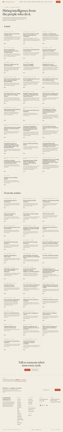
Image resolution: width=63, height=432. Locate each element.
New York (29, 415)
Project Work (19, 407)
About (48, 1)
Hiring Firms (29, 1)
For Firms (18, 400)
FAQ (18, 421)
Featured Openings (20, 419)
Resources (19, 413)
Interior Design (30, 400)
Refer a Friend (19, 422)
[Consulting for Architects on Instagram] (43, 405)
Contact (51, 1)
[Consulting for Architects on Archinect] (45, 405)
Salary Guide (38, 1)
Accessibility (38, 429)
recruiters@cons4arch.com (43, 399)
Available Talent (33, 1)
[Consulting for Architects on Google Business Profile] (47, 405)
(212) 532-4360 (41, 400)
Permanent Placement (31, 408)
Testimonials (19, 416)
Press (18, 410)
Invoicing (18, 424)
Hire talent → (27, 369)
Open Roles (19, 405)
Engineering (30, 402)
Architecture (30, 399)
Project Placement (31, 411)
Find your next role (35, 369)
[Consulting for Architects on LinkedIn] (40, 405)
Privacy (33, 429)
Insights (45, 1)
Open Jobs (25, 1)
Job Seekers (21, 1)
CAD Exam (42, 1)
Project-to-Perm (30, 409)
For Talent (18, 399)
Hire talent (58, 1)
